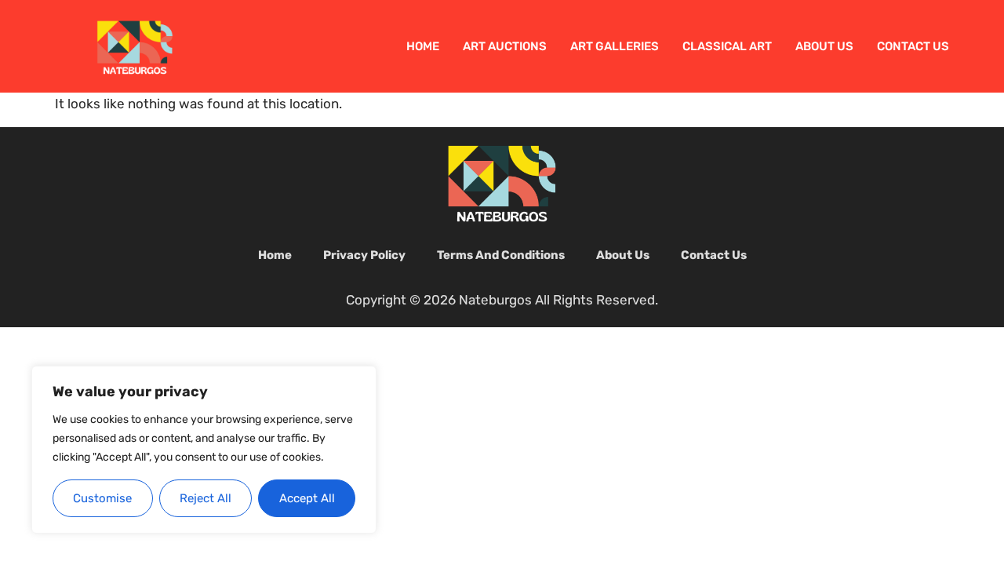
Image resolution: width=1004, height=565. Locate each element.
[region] (203, 450)
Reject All (205, 498)
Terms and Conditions (501, 255)
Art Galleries (614, 46)
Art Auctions (505, 46)
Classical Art (727, 46)
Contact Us (913, 46)
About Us (824, 46)
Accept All (307, 498)
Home (422, 46)
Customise (102, 498)
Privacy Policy (364, 255)
